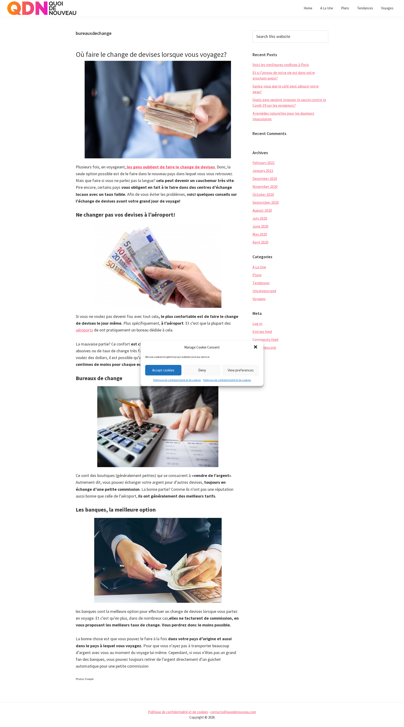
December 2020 (264, 178)
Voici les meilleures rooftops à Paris (280, 64)
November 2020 (265, 186)
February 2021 (263, 162)
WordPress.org (264, 347)
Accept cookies (163, 370)
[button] (256, 347)
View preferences (241, 370)
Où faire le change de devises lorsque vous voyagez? (151, 54)
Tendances (261, 282)
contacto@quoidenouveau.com (233, 712)
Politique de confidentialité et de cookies (177, 380)
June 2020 (260, 226)
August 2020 (262, 210)
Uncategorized (264, 290)
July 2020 (259, 218)
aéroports (84, 330)
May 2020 (259, 234)
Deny (202, 370)
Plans (257, 275)
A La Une (259, 267)
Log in (257, 323)
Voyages (259, 298)
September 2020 (265, 202)
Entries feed (262, 331)
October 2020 (263, 194)
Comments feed (265, 339)
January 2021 (262, 170)
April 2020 (260, 242)
